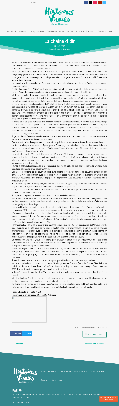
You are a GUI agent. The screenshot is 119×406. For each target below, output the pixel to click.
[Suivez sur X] (90, 2)
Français (33, 3)
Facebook (17, 333)
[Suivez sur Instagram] (95, 2)
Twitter (28, 333)
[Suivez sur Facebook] (86, 2)
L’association (20, 31)
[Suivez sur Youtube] (100, 2)
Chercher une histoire (55, 31)
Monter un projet (105, 31)
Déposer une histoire (75, 31)
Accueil (10, 31)
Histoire (108, 400)
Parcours (89, 31)
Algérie (78, 327)
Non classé (102, 327)
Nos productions (37, 31)
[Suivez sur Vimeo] (104, 2)
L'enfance (93, 327)
